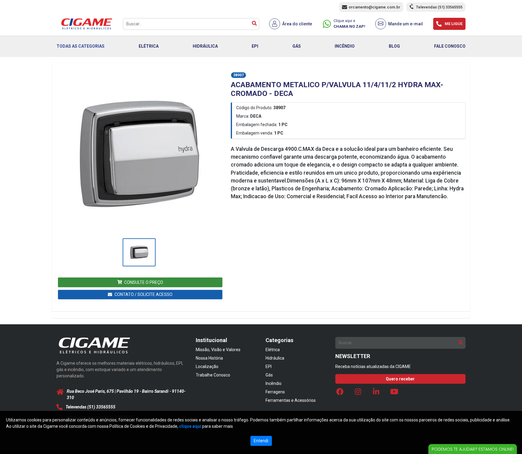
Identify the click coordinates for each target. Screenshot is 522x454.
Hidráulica (275, 358)
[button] (139, 154)
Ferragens (275, 391)
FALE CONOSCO (450, 46)
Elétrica (273, 349)
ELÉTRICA (149, 46)
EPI (255, 46)
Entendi (261, 440)
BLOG (394, 46)
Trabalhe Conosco (213, 375)
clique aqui (190, 426)
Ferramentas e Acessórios (291, 400)
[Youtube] (394, 393)
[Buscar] (254, 24)
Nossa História (209, 358)
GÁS (296, 46)
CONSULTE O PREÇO (143, 282)
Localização (207, 366)
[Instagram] (357, 393)
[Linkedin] (376, 393)
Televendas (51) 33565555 (439, 7)
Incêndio (274, 383)
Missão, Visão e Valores (218, 349)
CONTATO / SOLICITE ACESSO (143, 294)
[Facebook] (339, 393)
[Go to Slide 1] (139, 252)
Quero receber (400, 378)
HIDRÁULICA (205, 46)
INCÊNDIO (345, 46)
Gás (269, 375)
